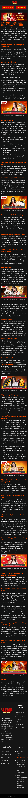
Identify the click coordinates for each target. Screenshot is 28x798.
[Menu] (2, 2)
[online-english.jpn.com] (15, 2)
